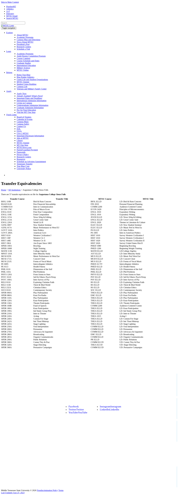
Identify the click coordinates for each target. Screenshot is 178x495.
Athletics (10, 9)
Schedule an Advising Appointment (31, 161)
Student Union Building (26, 84)
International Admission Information (31, 100)
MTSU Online (23, 70)
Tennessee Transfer (24, 164)
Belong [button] (9, 72)
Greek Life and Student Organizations (32, 79)
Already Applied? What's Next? (30, 96)
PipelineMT (11, 6)
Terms (60, 490)
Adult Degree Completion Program (31, 56)
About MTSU (22, 35)
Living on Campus (24, 103)
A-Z (8, 11)
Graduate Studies (24, 63)
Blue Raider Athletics (25, 77)
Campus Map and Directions (28, 40)
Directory (10, 14)
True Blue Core (23, 166)
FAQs (19, 131)
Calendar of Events (24, 119)
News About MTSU (25, 42)
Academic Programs (25, 37)
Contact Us (21, 126)
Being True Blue (23, 75)
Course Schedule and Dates (28, 61)
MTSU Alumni (23, 82)
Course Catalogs (23, 58)
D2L (19, 129)
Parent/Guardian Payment (27, 150)
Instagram (110, 406)
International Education (26, 65)
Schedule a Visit (23, 49)
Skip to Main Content (10, 2)
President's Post (23, 44)
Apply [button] (8, 91)
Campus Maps (23, 122)
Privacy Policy (23, 154)
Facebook (74, 406)
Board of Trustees (24, 117)
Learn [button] (8, 51)
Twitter (76, 409)
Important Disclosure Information (30, 136)
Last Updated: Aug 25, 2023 (12, 493)
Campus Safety (23, 124)
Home (3, 190)
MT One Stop (22, 145)
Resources (21, 159)
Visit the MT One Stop (26, 112)
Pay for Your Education (26, 110)
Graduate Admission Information (30, 108)
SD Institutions (14, 190)
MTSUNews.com (24, 147)
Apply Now (22, 93)
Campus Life (22, 86)
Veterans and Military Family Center (32, 89)
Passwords (21, 152)
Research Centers (24, 47)
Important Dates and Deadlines (29, 98)
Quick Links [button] (11, 115)
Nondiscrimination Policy (47, 490)
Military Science (23, 68)
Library (20, 140)
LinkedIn (109, 409)
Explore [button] (9, 33)
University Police (24, 168)
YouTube (78, 412)
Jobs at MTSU (23, 138)
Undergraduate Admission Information (32, 105)
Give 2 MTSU (23, 133)
